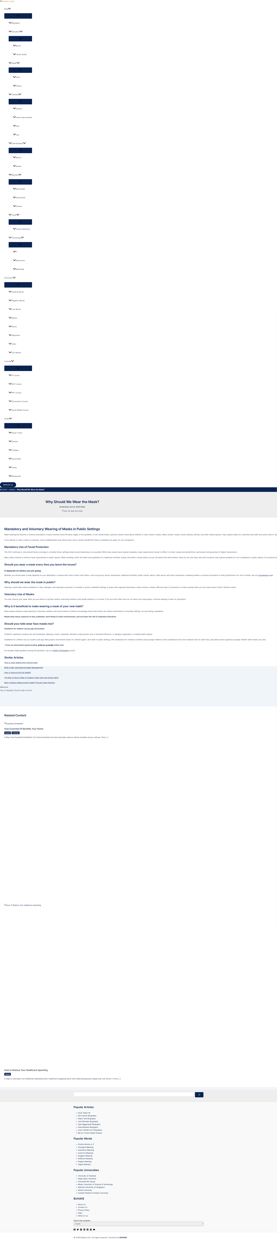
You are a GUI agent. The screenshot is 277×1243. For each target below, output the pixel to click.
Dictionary (8, 278)
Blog (6, 9)
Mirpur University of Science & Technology (95, 1184)
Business (15, 175)
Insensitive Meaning (86, 1150)
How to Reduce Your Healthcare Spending (26, 1070)
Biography (15, 23)
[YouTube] (94, 1230)
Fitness (19, 86)
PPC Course (16, 393)
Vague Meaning (84, 1164)
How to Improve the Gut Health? (17, 672)
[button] (9, 9)
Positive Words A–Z (86, 1144)
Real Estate (20, 189)
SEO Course (16, 384)
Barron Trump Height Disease (90, 1133)
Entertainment (17, 143)
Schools (14, 441)
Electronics (20, 260)
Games (18, 166)
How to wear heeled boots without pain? (21, 662)
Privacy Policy (83, 1210)
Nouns (14, 326)
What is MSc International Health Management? (23, 667)
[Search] (199, 1094)
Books (18, 46)
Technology (16, 238)
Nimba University (85, 1190)
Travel (13, 215)
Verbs (13, 344)
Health (14, 63)
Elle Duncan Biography (87, 1116)
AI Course (15, 375)
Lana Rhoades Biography (88, 1121)
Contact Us (82, 1207)
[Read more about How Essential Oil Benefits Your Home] (13, 724)
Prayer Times (16, 433)
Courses (7, 361)
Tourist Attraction (23, 229)
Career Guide (21, 54)
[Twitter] (78, 1230)
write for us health (45, 645)
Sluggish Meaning (85, 1156)
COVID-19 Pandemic (60, 650)
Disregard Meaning (85, 1147)
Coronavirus (263, 575)
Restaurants (16, 476)
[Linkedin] (84, 1230)
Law (17, 135)
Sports (18, 157)
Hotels (14, 467)
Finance (19, 206)
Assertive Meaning (85, 1153)
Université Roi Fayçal (86, 1181)
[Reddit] (88, 1230)
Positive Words (17, 292)
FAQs (80, 1213)
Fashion (19, 109)
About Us (82, 1204)
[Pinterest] (91, 1230)
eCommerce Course (19, 401)
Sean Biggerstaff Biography (89, 1124)
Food (18, 77)
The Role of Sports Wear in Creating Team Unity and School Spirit (31, 678)
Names (14, 318)
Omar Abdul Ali (84, 1113)
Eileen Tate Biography (87, 1118)
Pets (17, 126)
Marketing (20, 269)
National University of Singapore (91, 1187)
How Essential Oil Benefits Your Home (23, 729)
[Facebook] (75, 1230)
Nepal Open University (87, 1179)
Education (15, 32)
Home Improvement (24, 117)
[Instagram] (81, 1230)
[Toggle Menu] (18, 15)
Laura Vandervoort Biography (90, 1130)
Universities (16, 459)
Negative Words (18, 300)
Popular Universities (86, 1170)
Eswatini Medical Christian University (93, 1193)
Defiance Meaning (85, 1158)
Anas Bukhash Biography (88, 1127)
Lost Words (16, 309)
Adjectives (15, 335)
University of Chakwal (87, 1176)
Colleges (15, 450)
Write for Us (83, 1216)
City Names (16, 353)
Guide (6, 419)
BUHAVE (3, 490)
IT (16, 252)
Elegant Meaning (85, 1161)
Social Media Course (19, 410)
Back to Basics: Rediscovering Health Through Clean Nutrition (29, 683)
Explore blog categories (82, 1220)
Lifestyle (14, 94)
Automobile (20, 198)
